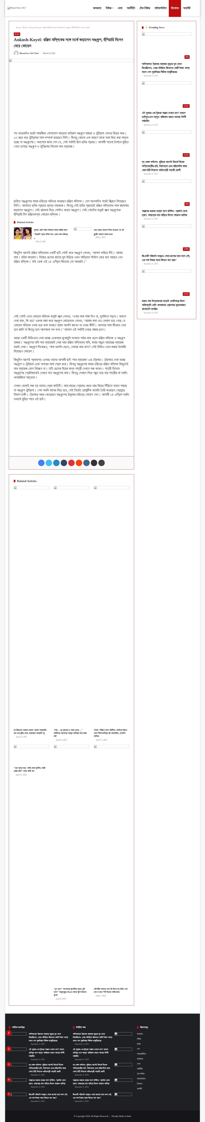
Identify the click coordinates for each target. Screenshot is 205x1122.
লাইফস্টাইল (161, 8)
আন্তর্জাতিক (141, 1053)
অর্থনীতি (131, 8)
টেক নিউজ (144, 8)
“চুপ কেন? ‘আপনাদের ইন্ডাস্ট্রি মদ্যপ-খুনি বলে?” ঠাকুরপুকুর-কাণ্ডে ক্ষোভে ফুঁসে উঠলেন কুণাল (70, 992)
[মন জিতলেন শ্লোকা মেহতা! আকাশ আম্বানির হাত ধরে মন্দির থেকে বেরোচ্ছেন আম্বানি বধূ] (31, 606)
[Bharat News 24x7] (17, 8)
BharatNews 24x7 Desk (29, 53)
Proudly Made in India (121, 1116)
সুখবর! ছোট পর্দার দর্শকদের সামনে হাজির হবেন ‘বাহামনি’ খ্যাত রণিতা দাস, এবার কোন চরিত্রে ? (51, 234)
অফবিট (186, 8)
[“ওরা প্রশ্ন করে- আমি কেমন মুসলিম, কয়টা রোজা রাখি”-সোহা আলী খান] (31, 755)
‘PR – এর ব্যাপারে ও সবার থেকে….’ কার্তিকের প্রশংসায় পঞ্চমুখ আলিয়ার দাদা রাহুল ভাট (70, 733)
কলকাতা (97, 8)
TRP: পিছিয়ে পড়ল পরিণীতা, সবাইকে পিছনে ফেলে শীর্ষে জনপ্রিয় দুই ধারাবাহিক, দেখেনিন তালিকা (110, 733)
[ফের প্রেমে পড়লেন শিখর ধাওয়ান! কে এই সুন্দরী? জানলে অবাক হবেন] (82, 233)
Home (18, 27)
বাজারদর (140, 1058)
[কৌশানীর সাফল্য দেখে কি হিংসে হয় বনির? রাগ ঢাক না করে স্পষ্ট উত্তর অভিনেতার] (111, 865)
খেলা (120, 8)
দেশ (138, 1048)
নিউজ (108, 8)
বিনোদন (175, 8)
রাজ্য (139, 1043)
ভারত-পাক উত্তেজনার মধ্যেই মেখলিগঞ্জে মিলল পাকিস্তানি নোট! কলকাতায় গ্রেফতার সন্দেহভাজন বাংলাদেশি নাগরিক (164, 305)
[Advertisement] (71, 175)
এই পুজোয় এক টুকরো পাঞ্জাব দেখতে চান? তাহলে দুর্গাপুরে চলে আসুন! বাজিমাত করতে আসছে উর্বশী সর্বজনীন (164, 117)
